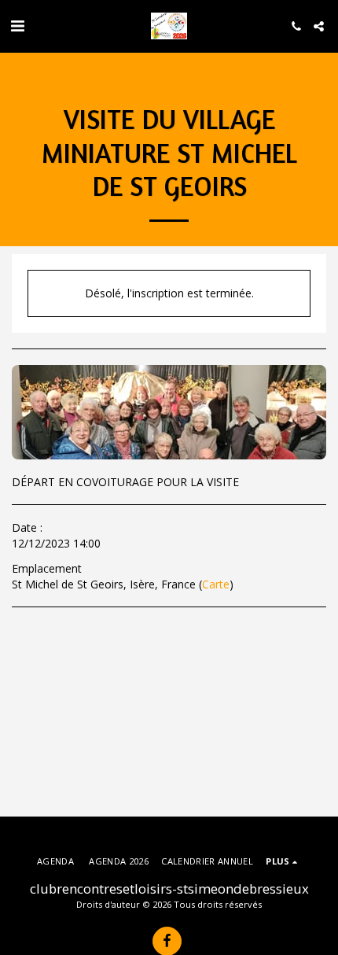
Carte (216, 584)
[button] (17, 25)
